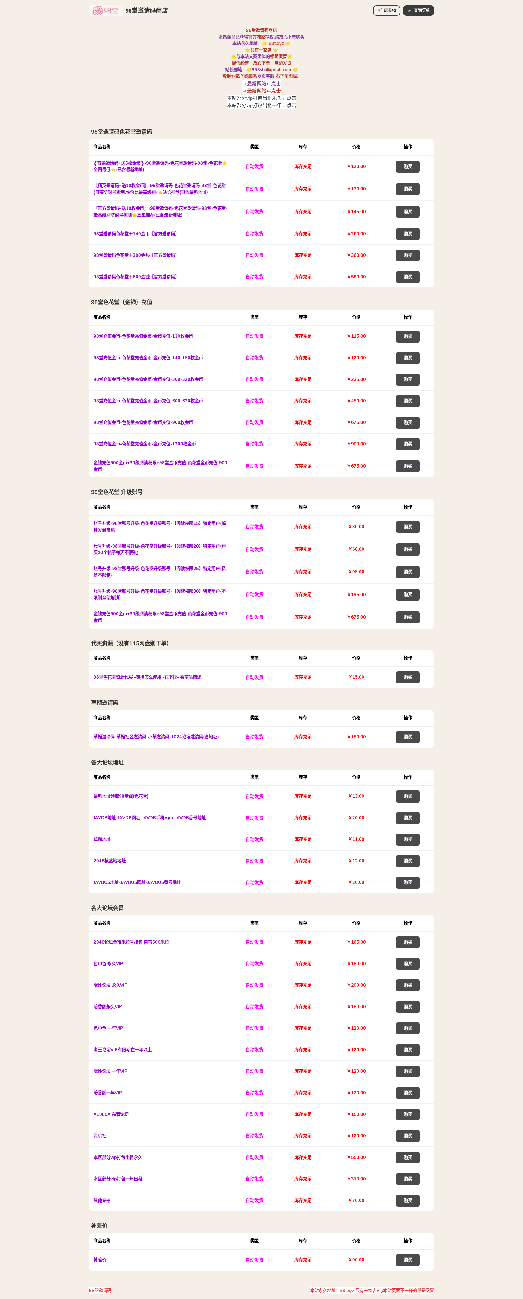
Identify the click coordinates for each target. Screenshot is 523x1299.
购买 (408, 166)
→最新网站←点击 (261, 83)
